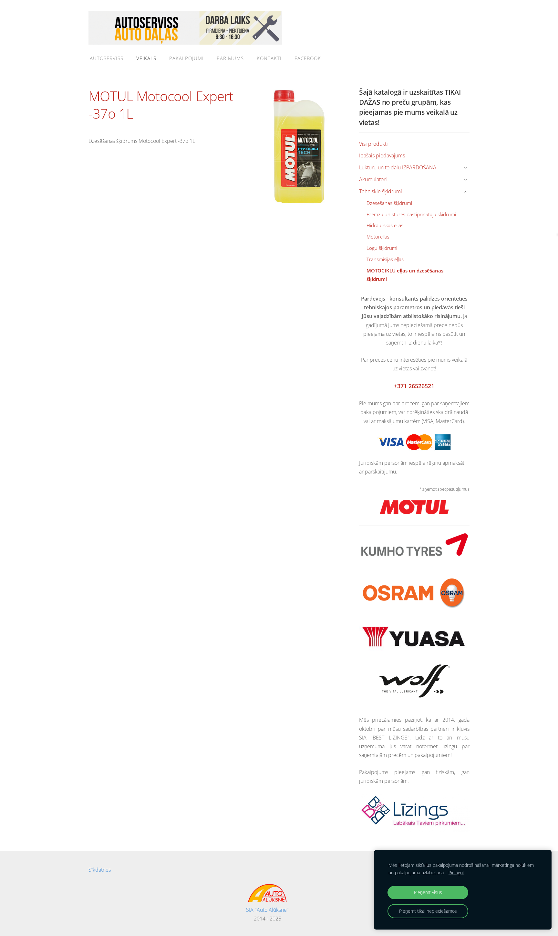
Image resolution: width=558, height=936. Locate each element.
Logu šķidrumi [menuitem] (382, 248)
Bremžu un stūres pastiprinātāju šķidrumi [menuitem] (411, 214)
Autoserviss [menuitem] (106, 58)
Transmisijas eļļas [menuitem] (385, 259)
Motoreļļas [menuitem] (378, 236)
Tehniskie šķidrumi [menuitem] (380, 191)
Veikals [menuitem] (146, 58)
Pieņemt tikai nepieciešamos (428, 911)
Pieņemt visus (428, 892)
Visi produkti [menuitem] (373, 143)
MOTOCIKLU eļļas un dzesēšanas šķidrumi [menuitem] (405, 274)
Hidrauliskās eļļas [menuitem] (385, 225)
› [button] (466, 168)
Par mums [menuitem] (230, 58)
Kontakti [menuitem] (269, 58)
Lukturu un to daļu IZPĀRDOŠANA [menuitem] (397, 167)
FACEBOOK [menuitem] (307, 58)
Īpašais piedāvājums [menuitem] (382, 155)
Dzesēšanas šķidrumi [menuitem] (389, 203)
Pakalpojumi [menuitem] (186, 58)
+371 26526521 (414, 386)
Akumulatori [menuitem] (373, 179)
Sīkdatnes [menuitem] (99, 869)
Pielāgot (456, 872)
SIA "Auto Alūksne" (267, 909)
